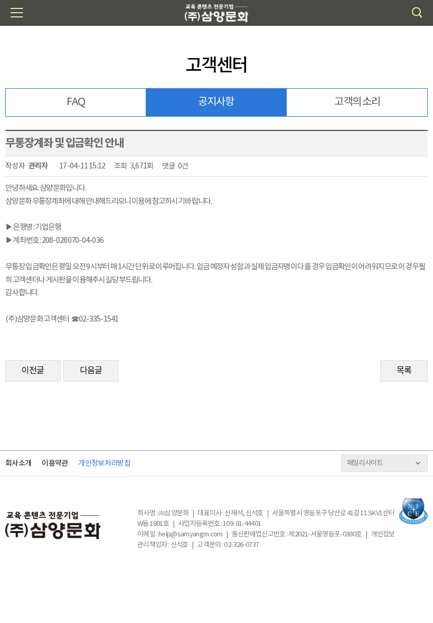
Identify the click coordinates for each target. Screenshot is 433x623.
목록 (404, 370)
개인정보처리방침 (104, 463)
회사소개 (18, 463)
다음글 (91, 370)
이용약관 (55, 463)
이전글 (33, 370)
